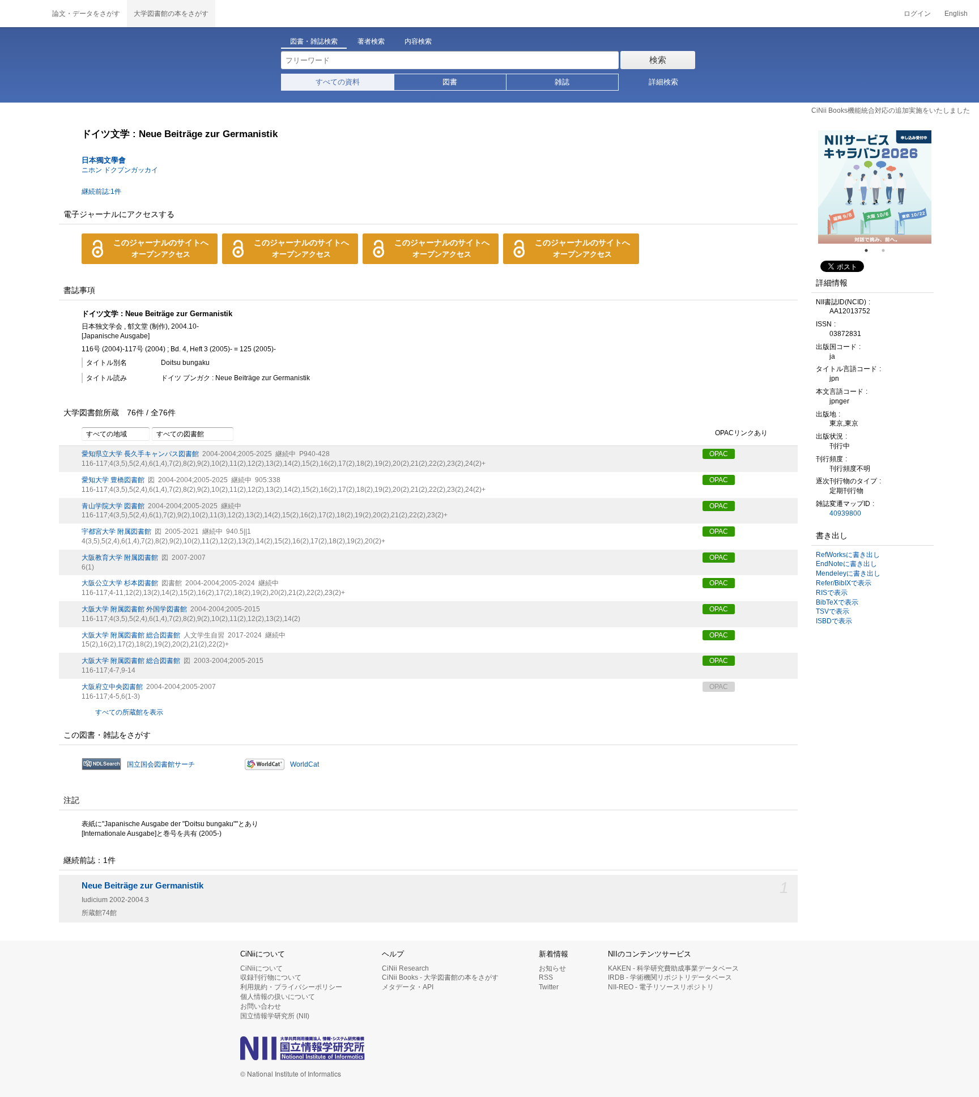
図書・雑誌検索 (314, 41)
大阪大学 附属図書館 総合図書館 (131, 635)
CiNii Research (405, 968)
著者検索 (371, 41)
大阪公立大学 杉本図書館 (120, 583)
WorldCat (304, 764)
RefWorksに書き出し (848, 555)
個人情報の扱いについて (277, 997)
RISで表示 (832, 593)
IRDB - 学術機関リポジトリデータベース (670, 977)
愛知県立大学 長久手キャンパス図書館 (140, 454)
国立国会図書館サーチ (161, 764)
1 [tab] (870, 250)
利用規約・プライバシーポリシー (291, 987)
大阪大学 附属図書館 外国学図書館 (134, 609)
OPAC (718, 454)
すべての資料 (338, 82)
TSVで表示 (832, 611)
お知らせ (552, 968)
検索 (657, 60)
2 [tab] (887, 250)
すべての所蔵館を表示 (129, 712)
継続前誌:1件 (101, 191)
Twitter (549, 987)
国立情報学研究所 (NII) (274, 1016)
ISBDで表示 (834, 621)
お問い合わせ (260, 1006)
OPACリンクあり (741, 433)
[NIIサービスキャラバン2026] (874, 187)
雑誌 (562, 82)
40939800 (845, 513)
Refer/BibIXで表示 (843, 583)
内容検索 (418, 41)
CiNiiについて (261, 968)
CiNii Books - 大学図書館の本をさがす (440, 977)
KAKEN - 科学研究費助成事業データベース (673, 968)
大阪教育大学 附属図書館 (120, 558)
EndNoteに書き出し (846, 564)
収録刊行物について (270, 977)
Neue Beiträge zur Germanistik (142, 885)
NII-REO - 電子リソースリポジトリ (661, 987)
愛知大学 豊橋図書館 (113, 480)
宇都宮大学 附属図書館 (116, 531)
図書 (449, 82)
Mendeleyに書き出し (848, 573)
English (956, 14)
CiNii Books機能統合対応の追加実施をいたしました (890, 110)
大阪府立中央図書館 (112, 687)
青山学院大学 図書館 (113, 506)
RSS (546, 977)
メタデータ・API (407, 987)
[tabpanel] (875, 187)
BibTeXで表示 (837, 602)
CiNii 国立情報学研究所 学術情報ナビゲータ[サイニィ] (22, 13)
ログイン (917, 14)
